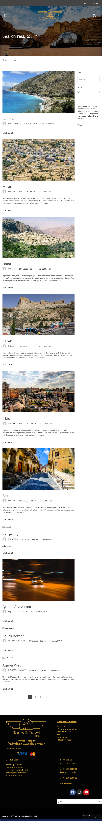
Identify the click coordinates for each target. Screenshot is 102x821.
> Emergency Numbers (16, 772)
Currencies (61, 797)
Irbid (6, 418)
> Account (61, 726)
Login (85, 3)
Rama (11, 191)
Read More (7, 133)
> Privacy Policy (64, 731)
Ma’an (7, 186)
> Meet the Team (64, 740)
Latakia (8, 118)
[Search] (96, 79)
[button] (94, 15)
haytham (13, 123)
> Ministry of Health (14, 764)
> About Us (62, 737)
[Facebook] (73, 792)
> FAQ (59, 734)
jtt (10, 611)
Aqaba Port (11, 665)
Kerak (7, 341)
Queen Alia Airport (17, 606)
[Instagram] (79, 792)
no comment (48, 123)
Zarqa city (10, 534)
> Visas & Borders (14, 775)
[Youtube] (86, 792)
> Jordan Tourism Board (17, 770)
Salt (5, 495)
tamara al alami (17, 641)
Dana (6, 263)
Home (4, 60)
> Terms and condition (67, 729)
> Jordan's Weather (15, 767)
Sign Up (95, 3)
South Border (13, 636)
